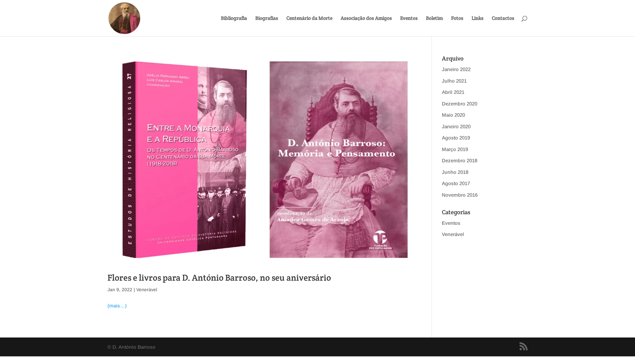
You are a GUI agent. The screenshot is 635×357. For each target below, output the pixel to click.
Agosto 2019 (456, 137)
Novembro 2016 (460, 195)
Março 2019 (455, 149)
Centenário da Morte (309, 18)
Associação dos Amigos (366, 18)
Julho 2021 (454, 81)
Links (478, 18)
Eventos (409, 18)
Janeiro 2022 (456, 69)
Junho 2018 (455, 172)
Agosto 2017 (456, 183)
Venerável (146, 289)
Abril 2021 (453, 92)
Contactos (503, 18)
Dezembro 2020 (459, 103)
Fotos (457, 18)
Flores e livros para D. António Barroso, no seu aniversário (219, 277)
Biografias (266, 18)
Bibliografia (234, 18)
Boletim (434, 18)
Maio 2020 (453, 115)
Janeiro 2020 (456, 126)
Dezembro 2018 (459, 160)
